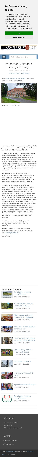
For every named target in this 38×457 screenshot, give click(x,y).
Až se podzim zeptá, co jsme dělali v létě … (23, 305)
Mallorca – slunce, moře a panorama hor (24, 328)
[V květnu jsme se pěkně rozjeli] (7, 375)
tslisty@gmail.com (11, 440)
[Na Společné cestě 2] (7, 363)
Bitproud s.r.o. (31, 451)
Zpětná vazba (8, 425)
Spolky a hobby (24, 70)
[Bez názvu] (19, 93)
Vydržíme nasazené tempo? (25, 384)
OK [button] (19, 33)
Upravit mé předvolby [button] (19, 37)
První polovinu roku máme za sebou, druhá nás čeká (24, 339)
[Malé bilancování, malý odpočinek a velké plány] (7, 317)
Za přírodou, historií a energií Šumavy (22, 293)
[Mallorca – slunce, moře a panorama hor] (7, 329)
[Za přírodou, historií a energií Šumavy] (7, 294)
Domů (15, 70)
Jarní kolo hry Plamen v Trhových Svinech (23, 351)
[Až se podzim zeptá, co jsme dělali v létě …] (7, 306)
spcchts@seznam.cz (11, 233)
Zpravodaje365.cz (10, 451)
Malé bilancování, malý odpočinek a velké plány (24, 316)
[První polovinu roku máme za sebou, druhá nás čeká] (7, 340)
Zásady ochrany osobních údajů (13, 428)
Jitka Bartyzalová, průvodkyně (15, 78)
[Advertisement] (19, 125)
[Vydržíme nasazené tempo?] (7, 386)
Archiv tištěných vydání (10, 422)
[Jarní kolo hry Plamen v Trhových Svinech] (7, 352)
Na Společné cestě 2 (22, 361)
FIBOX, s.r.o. (4, 454)
